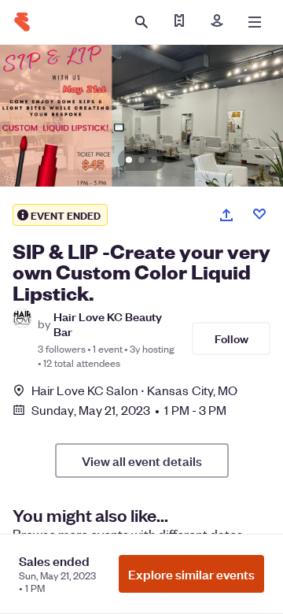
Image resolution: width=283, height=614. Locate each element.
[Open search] (141, 22)
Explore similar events (191, 574)
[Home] (22, 22)
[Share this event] (226, 215)
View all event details (142, 460)
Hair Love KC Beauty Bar (107, 323)
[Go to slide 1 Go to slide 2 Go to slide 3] (141, 116)
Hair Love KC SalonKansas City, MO (134, 390)
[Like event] (259, 214)
